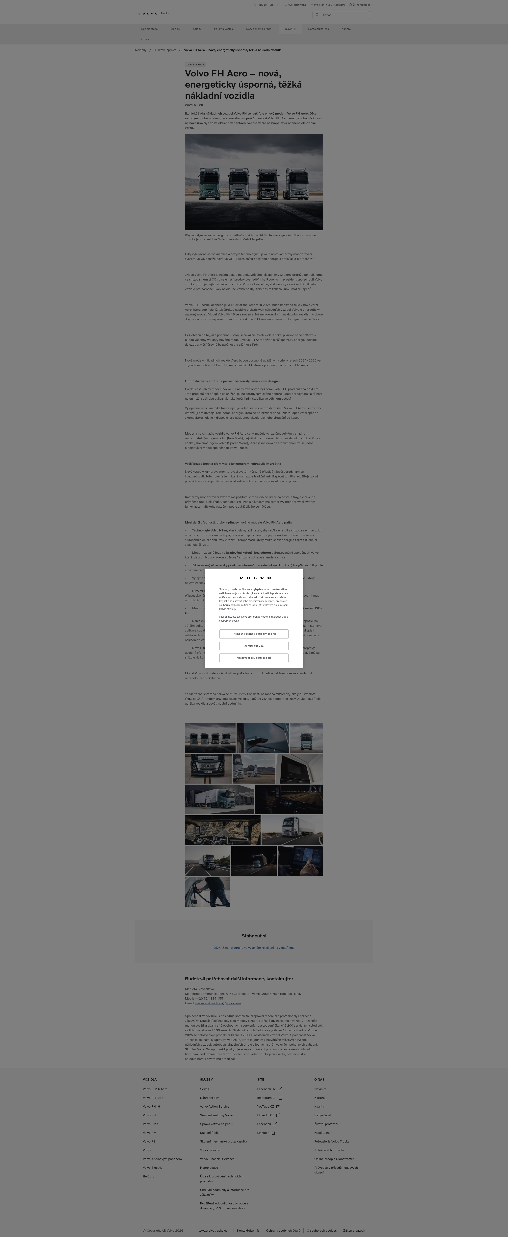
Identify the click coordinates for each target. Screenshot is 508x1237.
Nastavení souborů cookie (254, 658)
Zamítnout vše (254, 645)
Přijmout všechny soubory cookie (254, 633)
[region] (254, 618)
